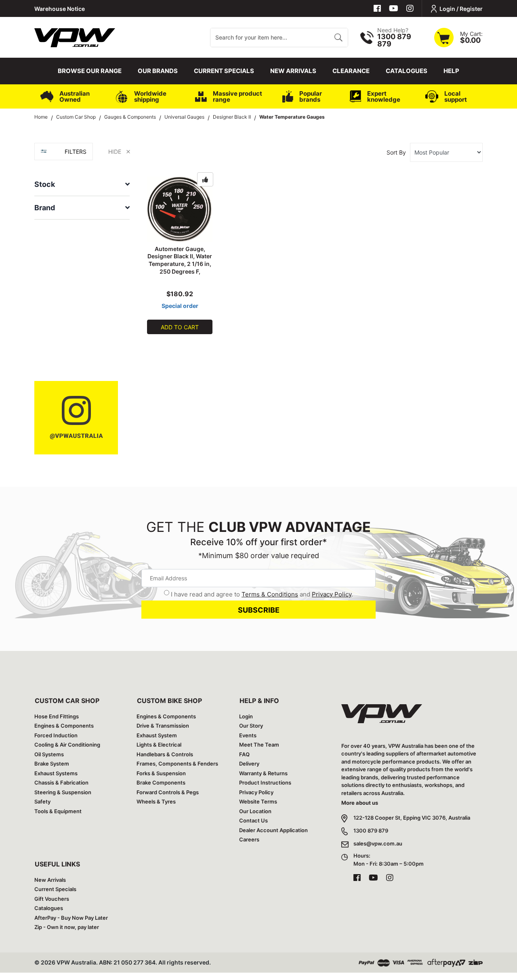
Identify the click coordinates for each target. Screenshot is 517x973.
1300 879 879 (370, 830)
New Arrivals (293, 71)
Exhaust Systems (56, 773)
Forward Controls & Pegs (168, 792)
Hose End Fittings (56, 716)
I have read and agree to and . (262, 594)
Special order (180, 305)
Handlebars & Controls (165, 754)
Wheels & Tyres (156, 801)
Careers (249, 839)
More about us (359, 802)
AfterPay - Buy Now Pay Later (71, 917)
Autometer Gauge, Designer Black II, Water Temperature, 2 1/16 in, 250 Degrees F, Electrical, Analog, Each (179, 264)
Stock (44, 184)
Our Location (255, 811)
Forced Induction (56, 735)
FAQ (244, 754)
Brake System (51, 763)
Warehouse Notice (59, 8)
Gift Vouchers (51, 899)
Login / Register (461, 8)
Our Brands (158, 71)
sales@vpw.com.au (377, 843)
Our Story (251, 725)
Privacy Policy (331, 594)
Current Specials (224, 71)
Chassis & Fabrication (61, 782)
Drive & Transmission (163, 725)
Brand (44, 207)
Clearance (351, 71)
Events (247, 735)
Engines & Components (64, 725)
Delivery (249, 763)
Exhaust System (157, 735)
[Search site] (338, 37)
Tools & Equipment (58, 811)
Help (451, 71)
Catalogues (406, 71)
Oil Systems (49, 754)
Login (246, 716)
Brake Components (161, 782)
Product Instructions (265, 782)
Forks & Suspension (161, 773)
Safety (42, 801)
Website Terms (258, 801)
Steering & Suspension (62, 792)
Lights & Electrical (159, 744)
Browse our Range (90, 71)
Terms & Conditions (270, 594)
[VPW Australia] (74, 36)
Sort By (396, 152)
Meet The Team (259, 744)
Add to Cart (180, 327)
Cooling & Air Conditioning (67, 744)
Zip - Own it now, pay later (66, 927)
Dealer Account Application (273, 830)
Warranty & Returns (263, 773)
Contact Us (253, 820)
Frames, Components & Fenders (177, 763)
